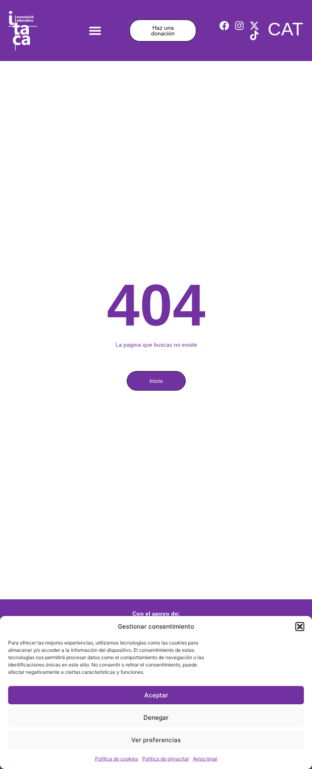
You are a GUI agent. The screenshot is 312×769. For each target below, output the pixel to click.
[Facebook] (224, 26)
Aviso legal (205, 759)
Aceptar (156, 695)
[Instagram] (239, 26)
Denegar (156, 717)
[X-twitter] (254, 26)
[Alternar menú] (95, 30)
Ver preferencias (156, 740)
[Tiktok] (254, 35)
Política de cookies (116, 759)
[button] (300, 627)
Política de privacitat (165, 759)
